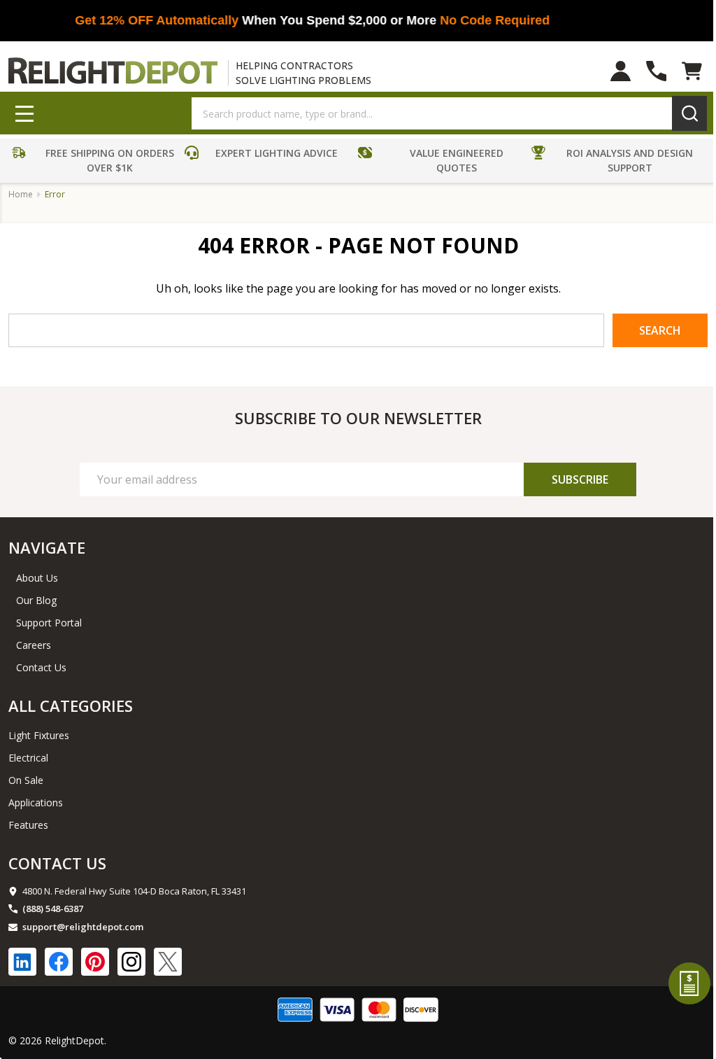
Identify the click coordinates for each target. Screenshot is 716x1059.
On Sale (25, 780)
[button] (95, 162)
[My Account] (620, 71)
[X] (168, 962)
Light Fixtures (38, 735)
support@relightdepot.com (82, 926)
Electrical (28, 757)
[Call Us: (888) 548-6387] (656, 71)
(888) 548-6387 (52, 908)
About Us (37, 577)
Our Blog (36, 600)
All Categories (70, 705)
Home (20, 194)
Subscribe (580, 479)
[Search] (689, 113)
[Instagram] (131, 962)
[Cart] (692, 71)
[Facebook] (59, 962)
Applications (35, 802)
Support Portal (49, 622)
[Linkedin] (22, 962)
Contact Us (41, 667)
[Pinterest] (95, 962)
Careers (33, 645)
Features (28, 825)
